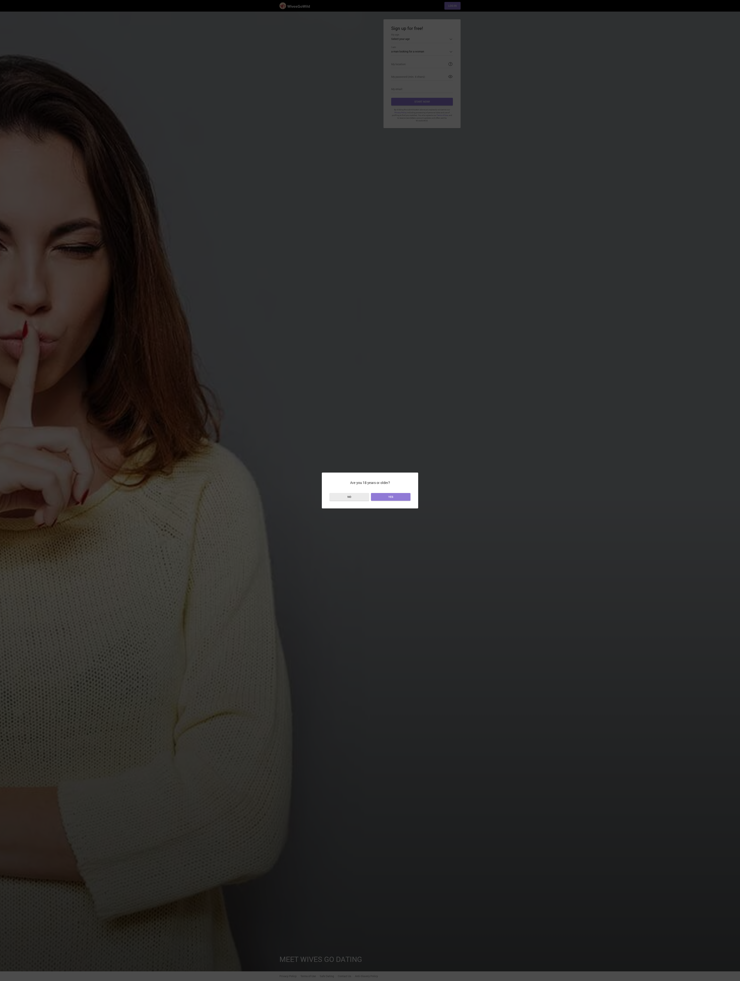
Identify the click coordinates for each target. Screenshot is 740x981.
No (349, 497)
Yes (390, 497)
